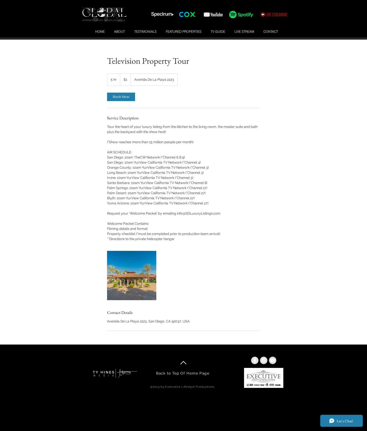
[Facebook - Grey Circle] (254, 360)
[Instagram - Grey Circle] (263, 360)
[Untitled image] (131, 275)
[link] (121, 97)
